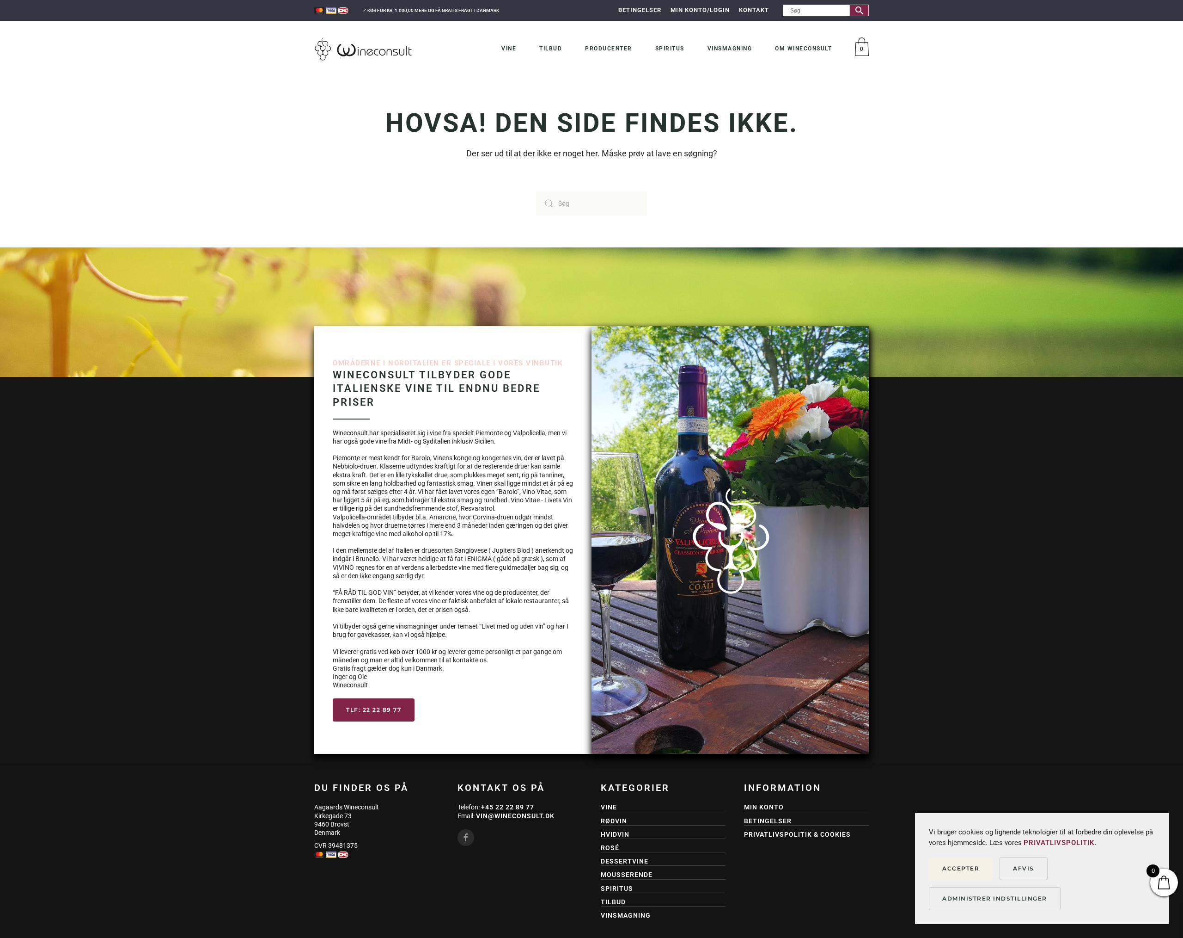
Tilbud (550, 48)
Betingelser (639, 9)
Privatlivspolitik (1059, 843)
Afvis (1023, 868)
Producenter (608, 48)
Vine (508, 48)
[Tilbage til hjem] (364, 49)
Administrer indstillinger (994, 898)
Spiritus (669, 48)
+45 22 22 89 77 (507, 807)
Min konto (764, 807)
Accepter (960, 868)
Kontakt (754, 9)
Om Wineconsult (803, 48)
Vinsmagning (729, 48)
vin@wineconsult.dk (515, 816)
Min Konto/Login (700, 9)
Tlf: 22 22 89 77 (373, 709)
